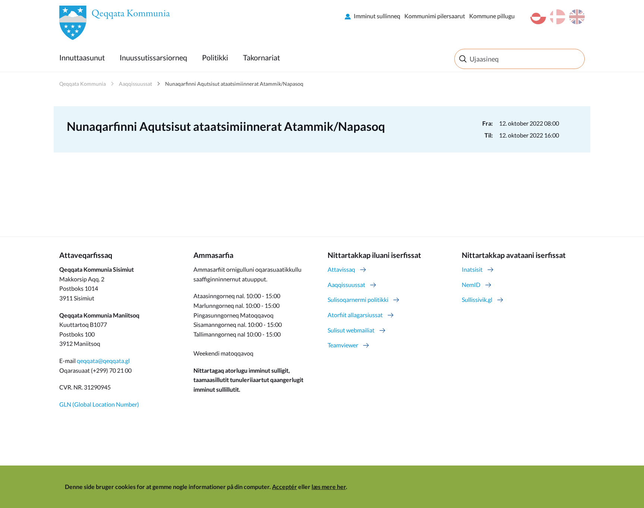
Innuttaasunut (82, 57)
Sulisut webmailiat (351, 330)
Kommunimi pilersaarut (434, 15)
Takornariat (261, 57)
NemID (471, 284)
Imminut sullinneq (377, 15)
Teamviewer (343, 344)
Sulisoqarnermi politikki (358, 299)
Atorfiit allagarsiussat (355, 314)
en (577, 16)
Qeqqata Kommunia (82, 84)
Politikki (215, 57)
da (557, 16)
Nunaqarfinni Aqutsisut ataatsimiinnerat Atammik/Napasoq (234, 84)
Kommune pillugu (492, 15)
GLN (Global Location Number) (99, 404)
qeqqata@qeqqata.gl (103, 360)
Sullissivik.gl (477, 299)
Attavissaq (341, 269)
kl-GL (538, 16)
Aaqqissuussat (135, 84)
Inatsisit (472, 269)
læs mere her (329, 486)
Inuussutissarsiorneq (153, 57)
